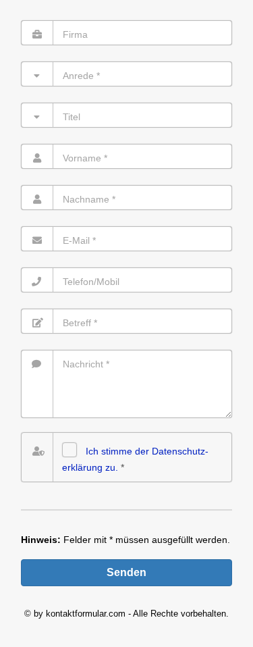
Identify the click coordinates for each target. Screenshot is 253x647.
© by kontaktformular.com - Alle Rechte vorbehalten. (126, 614)
